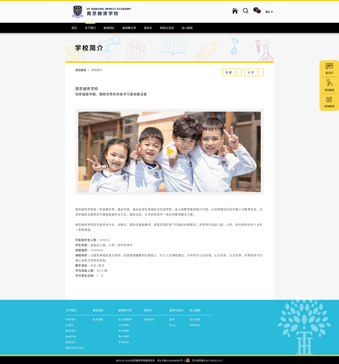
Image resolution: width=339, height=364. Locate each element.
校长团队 (98, 319)
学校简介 (71, 319)
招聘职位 (195, 325)
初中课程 (123, 330)
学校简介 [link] (96, 70)
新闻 (172, 319)
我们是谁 (195, 319)
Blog (173, 325)
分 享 (251, 72)
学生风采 (123, 342)
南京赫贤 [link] (80, 70)
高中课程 (123, 336)
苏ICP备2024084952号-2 (171, 360)
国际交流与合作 (75, 348)
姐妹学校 (71, 336)
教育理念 (71, 330)
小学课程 (123, 325)
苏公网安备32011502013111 (207, 360)
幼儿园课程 (125, 319)
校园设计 (71, 342)
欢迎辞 (70, 325)
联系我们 (149, 319)
